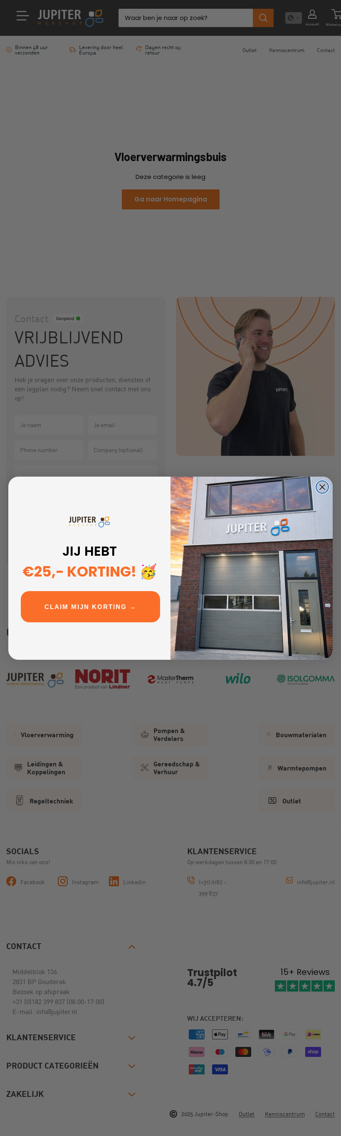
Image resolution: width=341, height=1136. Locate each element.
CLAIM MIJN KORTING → (90, 606)
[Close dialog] (322, 487)
